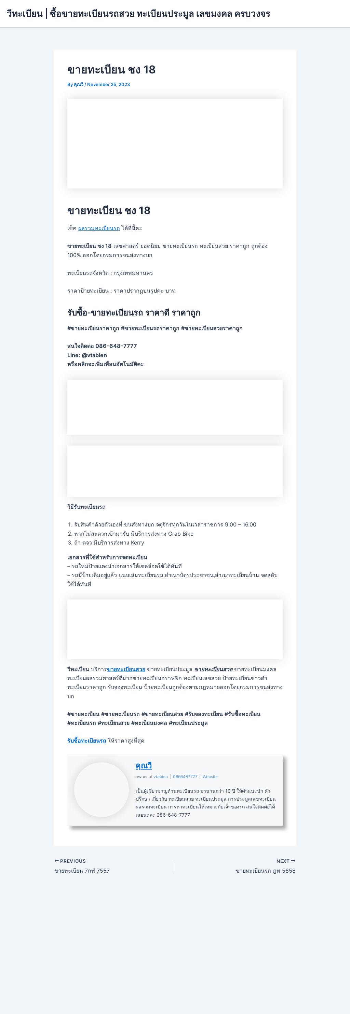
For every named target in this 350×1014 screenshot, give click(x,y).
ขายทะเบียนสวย (126, 669)
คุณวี (144, 765)
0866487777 (185, 776)
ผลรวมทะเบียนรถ (99, 228)
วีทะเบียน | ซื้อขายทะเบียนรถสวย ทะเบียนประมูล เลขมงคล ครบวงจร (138, 13)
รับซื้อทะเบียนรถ (86, 740)
